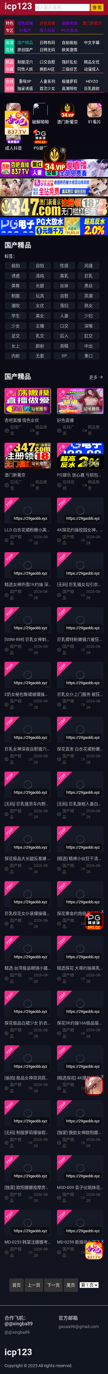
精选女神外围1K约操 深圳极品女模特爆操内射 (47, 584)
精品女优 (92, 62)
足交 (15, 335)
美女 (40, 315)
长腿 (40, 285)
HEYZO (92, 81)
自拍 (40, 265)
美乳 (64, 275)
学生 (15, 315)
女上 (15, 346)
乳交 (40, 335)
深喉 (88, 326)
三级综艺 (69, 69)
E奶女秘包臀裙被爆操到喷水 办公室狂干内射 (46, 694)
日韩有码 (47, 42)
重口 (88, 355)
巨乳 (88, 275)
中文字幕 (92, 42)
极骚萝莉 (69, 81)
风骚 (88, 265)
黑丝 (88, 285)
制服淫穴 (25, 62)
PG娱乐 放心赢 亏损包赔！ (81, 475)
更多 (93, 377)
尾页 (71, 1285)
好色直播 (65, 420)
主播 (40, 326)
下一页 (53, 1285)
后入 (64, 335)
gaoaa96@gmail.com (78, 1326)
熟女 (88, 305)
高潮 (88, 295)
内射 (15, 355)
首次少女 (47, 88)
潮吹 (15, 305)
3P (64, 355)
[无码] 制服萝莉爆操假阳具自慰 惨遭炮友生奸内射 (50, 1132)
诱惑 (15, 275)
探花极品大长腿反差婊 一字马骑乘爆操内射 (44, 858)
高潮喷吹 (69, 88)
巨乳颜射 (92, 88)
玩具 (40, 295)
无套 (40, 355)
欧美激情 (69, 49)
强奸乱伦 (69, 62)
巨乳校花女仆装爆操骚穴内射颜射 (36, 913)
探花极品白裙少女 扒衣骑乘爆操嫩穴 (38, 1023)
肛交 (88, 335)
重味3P (25, 81)
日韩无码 (47, 49)
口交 (64, 326)
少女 (15, 326)
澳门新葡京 (15, 475)
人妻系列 (47, 81)
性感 (64, 265)
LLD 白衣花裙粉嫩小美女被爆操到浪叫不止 (44, 529)
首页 (16, 1285)
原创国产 (25, 49)
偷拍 (15, 265)
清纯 (40, 275)
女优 (40, 305)
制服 (15, 295)
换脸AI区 (47, 69)
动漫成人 (92, 69)
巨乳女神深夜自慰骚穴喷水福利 (33, 749)
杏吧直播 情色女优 (21, 420)
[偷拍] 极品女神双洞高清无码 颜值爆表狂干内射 (48, 1077)
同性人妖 (25, 69)
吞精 (64, 346)
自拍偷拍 (69, 42)
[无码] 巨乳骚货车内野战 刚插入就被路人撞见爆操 (50, 803)
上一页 (34, 1285)
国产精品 (25, 42)
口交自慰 (47, 62)
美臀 (15, 285)
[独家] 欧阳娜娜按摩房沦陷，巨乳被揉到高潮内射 (50, 1187)
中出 (88, 346)
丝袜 (64, 285)
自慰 (64, 295)
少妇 (88, 315)
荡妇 (64, 305)
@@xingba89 (17, 1332)
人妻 (64, 315)
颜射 (40, 346)
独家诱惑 (25, 88)
